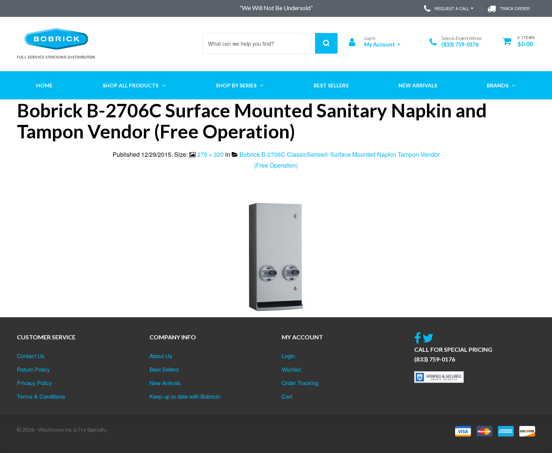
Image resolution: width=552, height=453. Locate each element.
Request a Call (451, 8)
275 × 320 (210, 154)
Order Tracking (300, 383)
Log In (370, 38)
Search (326, 43)
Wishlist (291, 369)
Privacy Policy (34, 383)
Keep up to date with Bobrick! (185, 396)
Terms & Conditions (41, 396)
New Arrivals (165, 383)
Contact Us (31, 356)
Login (288, 356)
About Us (160, 356)
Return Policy (33, 369)
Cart (287, 396)
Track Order (515, 8)
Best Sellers (164, 369)
